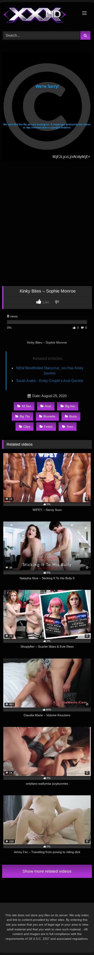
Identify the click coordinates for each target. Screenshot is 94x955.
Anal (48, 406)
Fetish (48, 426)
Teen (69, 426)
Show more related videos (47, 871)
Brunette (49, 416)
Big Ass (70, 406)
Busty (73, 416)
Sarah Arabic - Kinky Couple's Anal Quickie (49, 381)
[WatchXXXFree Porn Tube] (38, 16)
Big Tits (25, 416)
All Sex (26, 406)
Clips (26, 426)
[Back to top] (80, 942)
